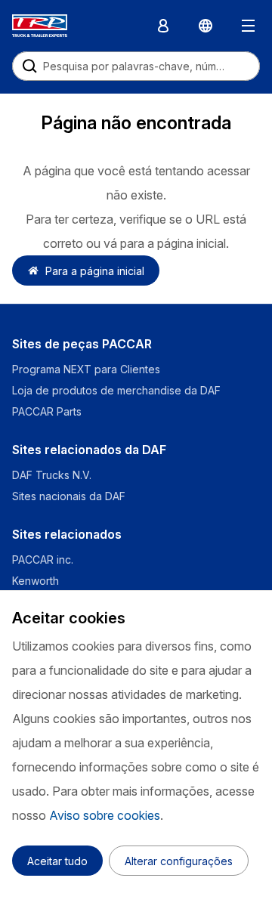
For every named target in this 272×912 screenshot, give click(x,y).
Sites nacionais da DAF (68, 496)
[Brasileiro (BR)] (205, 25)
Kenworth (35, 580)
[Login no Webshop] (163, 25)
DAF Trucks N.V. (51, 474)
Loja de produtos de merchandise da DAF (116, 390)
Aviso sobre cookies (104, 815)
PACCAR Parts (47, 411)
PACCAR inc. (42, 559)
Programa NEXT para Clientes (86, 369)
